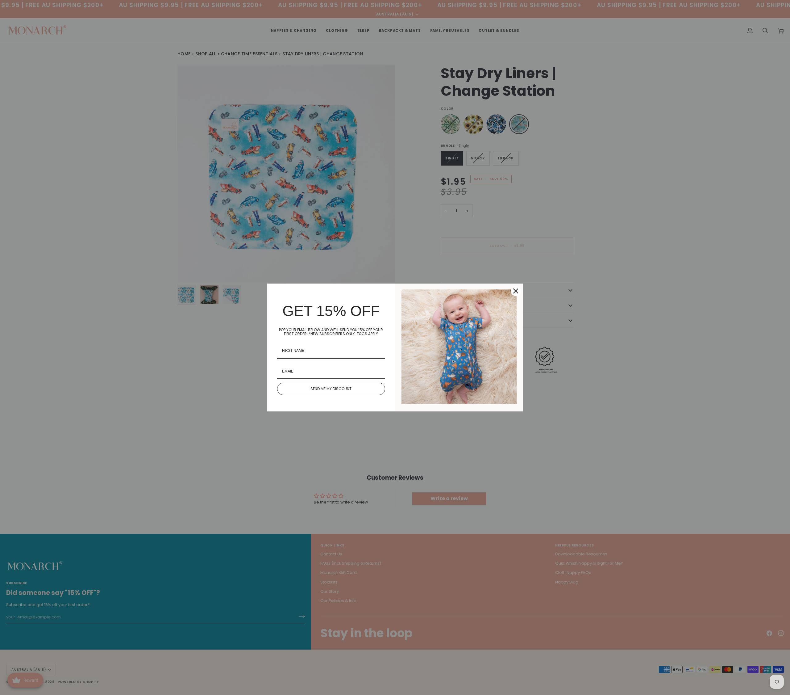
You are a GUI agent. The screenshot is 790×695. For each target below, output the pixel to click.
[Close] (515, 291)
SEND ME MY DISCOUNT (330, 388)
